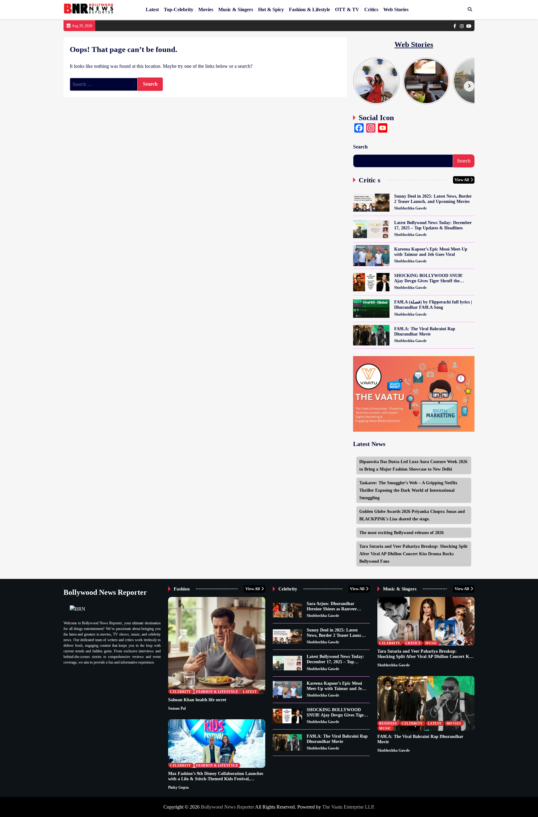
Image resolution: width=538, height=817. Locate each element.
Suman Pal (177, 708)
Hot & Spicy (271, 9)
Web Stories (395, 9)
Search (360, 146)
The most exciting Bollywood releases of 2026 (401, 532)
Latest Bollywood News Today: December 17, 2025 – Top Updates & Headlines (433, 225)
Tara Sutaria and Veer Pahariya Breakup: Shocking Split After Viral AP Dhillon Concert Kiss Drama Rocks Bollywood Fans (413, 554)
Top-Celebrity (178, 9)
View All (462, 179)
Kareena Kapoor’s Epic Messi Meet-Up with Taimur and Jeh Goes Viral (430, 252)
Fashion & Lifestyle (309, 9)
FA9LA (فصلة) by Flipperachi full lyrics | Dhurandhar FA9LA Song (433, 304)
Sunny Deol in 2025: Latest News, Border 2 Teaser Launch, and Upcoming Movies (433, 199)
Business (388, 723)
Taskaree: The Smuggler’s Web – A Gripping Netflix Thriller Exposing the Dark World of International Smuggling (408, 490)
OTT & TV (347, 9)
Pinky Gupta (178, 787)
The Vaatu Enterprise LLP (347, 807)
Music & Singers (235, 9)
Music (431, 643)
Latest (152, 9)
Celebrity (180, 691)
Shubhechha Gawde (410, 208)
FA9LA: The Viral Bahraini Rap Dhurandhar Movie (424, 331)
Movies (205, 9)
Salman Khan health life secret (197, 699)
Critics (371, 9)
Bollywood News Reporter (227, 807)
